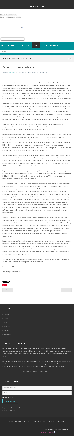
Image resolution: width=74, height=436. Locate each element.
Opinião (11, 72)
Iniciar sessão (10, 401)
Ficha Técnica (37, 422)
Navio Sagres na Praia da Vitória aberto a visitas (17, 58)
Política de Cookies (45, 371)
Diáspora (7, 326)
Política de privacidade (30, 371)
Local (5, 322)
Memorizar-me (8, 397)
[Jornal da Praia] (37, 28)
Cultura (6, 330)
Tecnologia (7, 334)
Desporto (7, 318)
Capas (11, 422)
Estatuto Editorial (49, 422)
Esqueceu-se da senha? (9, 410)
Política (6, 314)
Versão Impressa (20, 422)
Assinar (29, 422)
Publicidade (61, 422)
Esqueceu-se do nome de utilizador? (13, 408)
